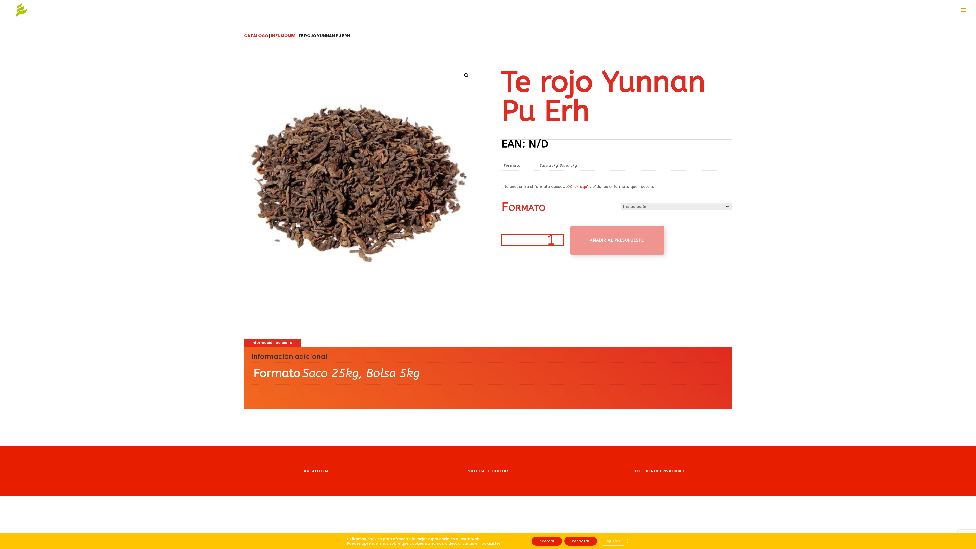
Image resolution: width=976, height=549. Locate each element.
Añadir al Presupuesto (617, 240)
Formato (524, 207)
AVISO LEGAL (316, 471)
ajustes (494, 543)
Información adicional (272, 342)
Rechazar (580, 541)
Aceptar (547, 541)
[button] (466, 75)
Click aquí (579, 186)
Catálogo (256, 36)
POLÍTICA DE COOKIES (488, 471)
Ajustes (613, 541)
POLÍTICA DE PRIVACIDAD (659, 471)
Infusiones (283, 36)
